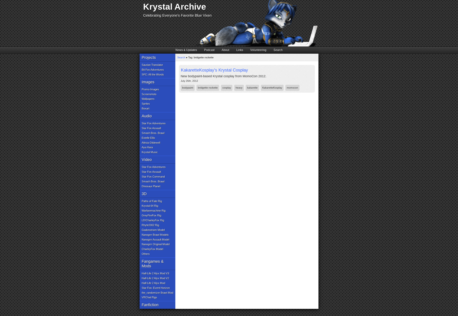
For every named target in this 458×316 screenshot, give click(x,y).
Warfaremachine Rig (153, 210)
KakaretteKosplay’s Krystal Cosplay (214, 70)
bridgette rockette (208, 87)
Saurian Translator (152, 64)
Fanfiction (150, 305)
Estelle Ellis (148, 137)
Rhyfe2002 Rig (150, 225)
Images (148, 82)
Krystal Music (150, 152)
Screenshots (149, 94)
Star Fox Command (153, 176)
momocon (292, 87)
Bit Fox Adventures (153, 69)
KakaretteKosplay (272, 87)
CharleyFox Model (152, 249)
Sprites (146, 103)
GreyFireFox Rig (151, 215)
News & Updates (186, 50)
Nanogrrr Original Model (156, 244)
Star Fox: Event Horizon (156, 287)
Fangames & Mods (153, 263)
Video (147, 159)
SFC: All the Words (153, 74)
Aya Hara (147, 147)
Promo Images (150, 89)
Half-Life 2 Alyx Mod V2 (155, 278)
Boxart (145, 108)
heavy (239, 87)
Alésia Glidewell (151, 142)
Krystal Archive (174, 6)
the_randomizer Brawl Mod (157, 292)
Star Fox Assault (151, 128)
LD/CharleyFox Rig (153, 220)
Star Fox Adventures (154, 123)
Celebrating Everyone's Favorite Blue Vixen (177, 15)
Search (278, 50)
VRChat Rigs (149, 297)
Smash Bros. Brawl (153, 132)
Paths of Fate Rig (152, 201)
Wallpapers (148, 98)
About (225, 50)
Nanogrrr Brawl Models (155, 234)
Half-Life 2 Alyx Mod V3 (155, 273)
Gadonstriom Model (153, 229)
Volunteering (258, 50)
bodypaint (187, 87)
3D (144, 194)
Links (239, 50)
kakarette (252, 87)
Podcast (209, 50)
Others (146, 253)
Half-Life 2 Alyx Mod (153, 283)
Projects (149, 57)
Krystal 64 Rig (150, 205)
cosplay (226, 87)
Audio (147, 116)
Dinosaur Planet (151, 186)
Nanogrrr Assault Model (155, 239)
